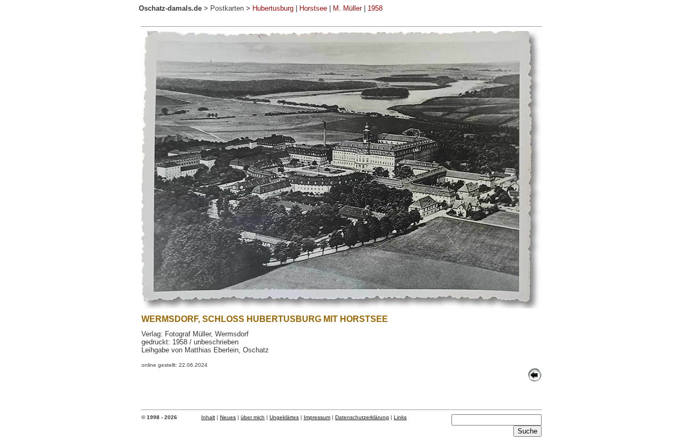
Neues (228, 417)
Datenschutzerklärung (362, 417)
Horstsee (313, 8)
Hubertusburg (272, 8)
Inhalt (208, 417)
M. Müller (347, 8)
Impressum (317, 417)
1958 (375, 8)
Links (400, 417)
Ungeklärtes (284, 417)
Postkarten (227, 8)
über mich (253, 417)
